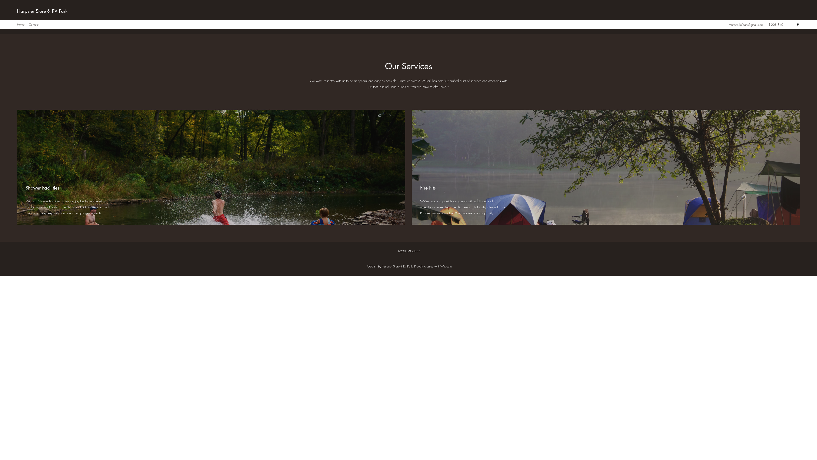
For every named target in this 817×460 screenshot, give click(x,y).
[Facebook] (798, 24)
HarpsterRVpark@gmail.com (746, 25)
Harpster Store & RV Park (42, 11)
